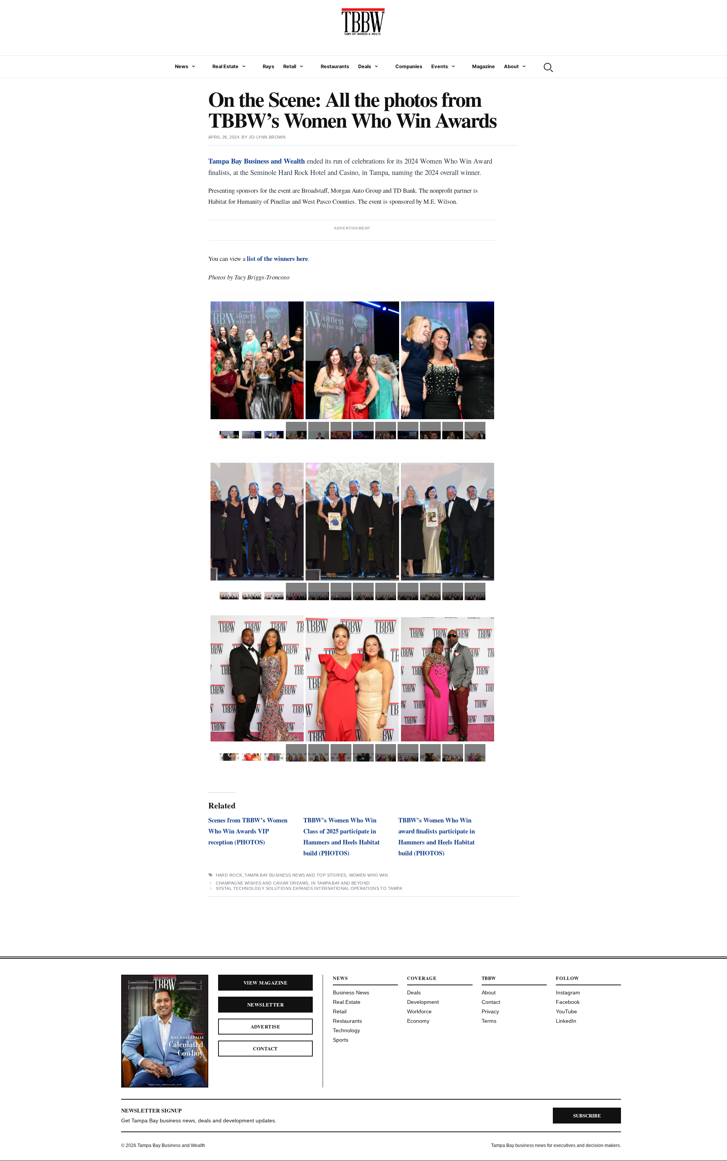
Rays (268, 66)
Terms (489, 1021)
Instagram (568, 992)
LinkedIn (566, 1021)
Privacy (490, 1011)
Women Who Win (368, 875)
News (181, 66)
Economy (418, 1021)
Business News (351, 992)
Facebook (568, 1002)
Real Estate (225, 66)
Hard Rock (229, 875)
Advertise (265, 1026)
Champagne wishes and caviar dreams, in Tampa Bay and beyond (293, 883)
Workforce (419, 1011)
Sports (340, 1040)
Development (423, 1002)
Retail (289, 66)
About (511, 66)
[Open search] (547, 66)
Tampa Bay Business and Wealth (256, 161)
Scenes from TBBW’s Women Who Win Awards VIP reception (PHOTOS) (247, 831)
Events (439, 66)
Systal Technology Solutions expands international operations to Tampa (309, 888)
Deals (364, 66)
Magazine (483, 66)
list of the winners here (277, 258)
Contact (265, 1048)
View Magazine (265, 982)
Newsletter (265, 1004)
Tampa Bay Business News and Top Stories (295, 875)
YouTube (566, 1011)
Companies (408, 66)
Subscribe (587, 1115)
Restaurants (335, 66)
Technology (346, 1030)
